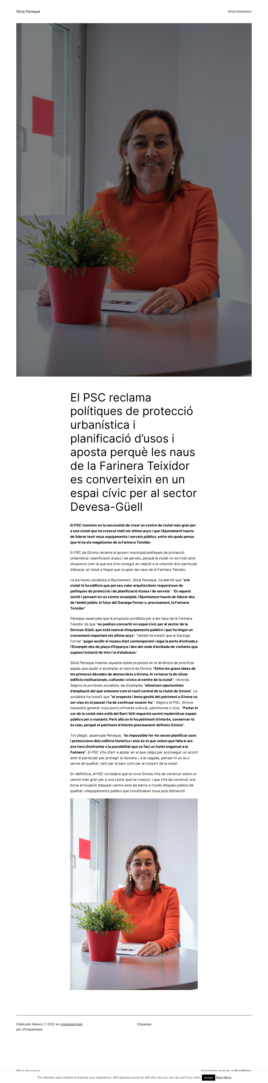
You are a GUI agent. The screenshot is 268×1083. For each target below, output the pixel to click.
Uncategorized (71, 1024)
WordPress (243, 1071)
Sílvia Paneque (28, 11)
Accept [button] (208, 1077)
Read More (223, 1077)
